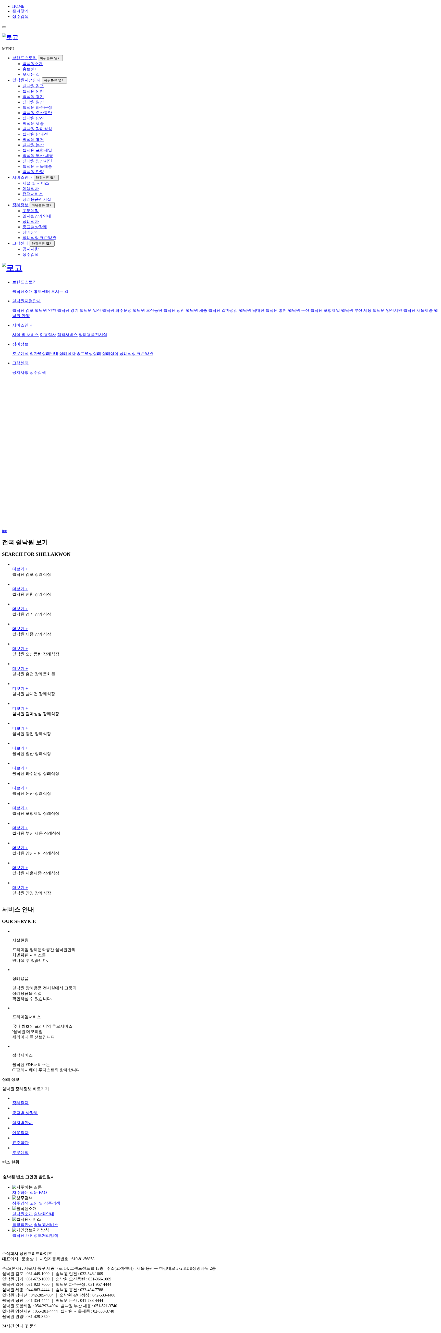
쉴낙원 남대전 (35, 134)
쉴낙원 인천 (33, 91)
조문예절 (30, 211)
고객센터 (20, 243)
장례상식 (30, 232)
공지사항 (30, 249)
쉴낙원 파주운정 (37, 107)
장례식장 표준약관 (39, 237)
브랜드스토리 (24, 58)
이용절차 (30, 188)
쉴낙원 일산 (33, 102)
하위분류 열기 (50, 58)
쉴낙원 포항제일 (37, 150)
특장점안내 (22, 1224)
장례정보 (20, 205)
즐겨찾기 (20, 11)
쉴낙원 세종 (33, 123)
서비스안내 (22, 177)
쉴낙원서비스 (46, 1224)
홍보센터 (30, 69)
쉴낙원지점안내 (26, 80)
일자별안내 (22, 1123)
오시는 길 (31, 74)
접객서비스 (32, 194)
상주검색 (20, 16)
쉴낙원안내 (44, 1214)
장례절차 (30, 221)
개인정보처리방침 (42, 1235)
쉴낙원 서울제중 (37, 166)
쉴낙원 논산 (33, 145)
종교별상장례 (34, 227)
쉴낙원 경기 (33, 96)
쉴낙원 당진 (33, 118)
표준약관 (20, 1142)
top (4, 531)
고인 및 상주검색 (45, 1203)
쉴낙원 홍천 (33, 139)
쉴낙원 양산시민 (37, 161)
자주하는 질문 (25, 1192)
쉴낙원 (18, 1235)
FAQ (43, 1192)
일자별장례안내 (36, 216)
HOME (18, 6)
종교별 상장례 (25, 1113)
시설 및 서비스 (35, 183)
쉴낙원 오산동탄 (37, 113)
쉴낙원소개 (32, 64)
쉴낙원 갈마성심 (37, 129)
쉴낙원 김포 (33, 86)
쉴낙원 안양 (33, 172)
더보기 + (20, 569)
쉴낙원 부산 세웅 (37, 155)
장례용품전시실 (36, 199)
